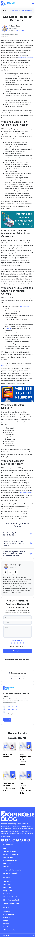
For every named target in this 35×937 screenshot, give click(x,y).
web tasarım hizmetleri (25, 57)
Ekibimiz (6, 924)
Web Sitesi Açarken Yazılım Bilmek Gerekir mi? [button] (13, 534)
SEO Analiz (7, 881)
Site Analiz (7, 887)
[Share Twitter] (19, 678)
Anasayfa (6, 911)
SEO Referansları (9, 930)
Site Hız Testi (8, 894)
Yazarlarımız (7, 927)
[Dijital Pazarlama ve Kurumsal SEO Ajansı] (3, 10)
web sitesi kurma (25, 492)
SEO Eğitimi (7, 864)
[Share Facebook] (12, 678)
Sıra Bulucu (7, 884)
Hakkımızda (7, 917)
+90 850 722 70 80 (12, 706)
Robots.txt (8, 328)
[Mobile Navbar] (33, 3)
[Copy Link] (23, 678)
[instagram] (5, 572)
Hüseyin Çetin (20, 30)
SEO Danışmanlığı (9, 851)
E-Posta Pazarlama (10, 861)
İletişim (5, 921)
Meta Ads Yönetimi (10, 873)
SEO (2, 366)
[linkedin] (10, 572)
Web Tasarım (8, 857)
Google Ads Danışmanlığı (12, 870)
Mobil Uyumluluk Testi (11, 900)
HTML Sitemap (8, 914)
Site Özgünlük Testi (10, 897)
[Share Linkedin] (16, 678)
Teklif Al (7, 719)
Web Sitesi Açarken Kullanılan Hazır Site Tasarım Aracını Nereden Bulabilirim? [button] (14, 554)
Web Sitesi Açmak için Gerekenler (22, 10)
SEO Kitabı (7, 867)
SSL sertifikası (24, 306)
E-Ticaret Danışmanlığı (11, 854)
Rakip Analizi (7, 891)
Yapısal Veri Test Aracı (11, 903)
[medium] (15, 572)
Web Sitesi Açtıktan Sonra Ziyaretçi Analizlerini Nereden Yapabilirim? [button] (14, 543)
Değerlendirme (17, 640)
